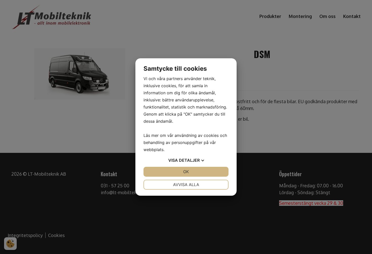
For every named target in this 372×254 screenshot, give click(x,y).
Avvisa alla (186, 184)
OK (186, 171)
